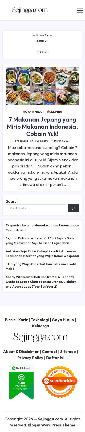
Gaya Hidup (63, 319)
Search (12, 201)
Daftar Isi (55, 357)
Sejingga (23, 140)
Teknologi (40, 319)
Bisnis (10, 319)
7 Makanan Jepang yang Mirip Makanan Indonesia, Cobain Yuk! (42, 126)
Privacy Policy (30, 357)
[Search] (73, 208)
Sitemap (68, 351)
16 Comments (41, 140)
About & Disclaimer (21, 351)
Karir (23, 319)
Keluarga (40, 325)
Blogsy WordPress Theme (51, 424)
